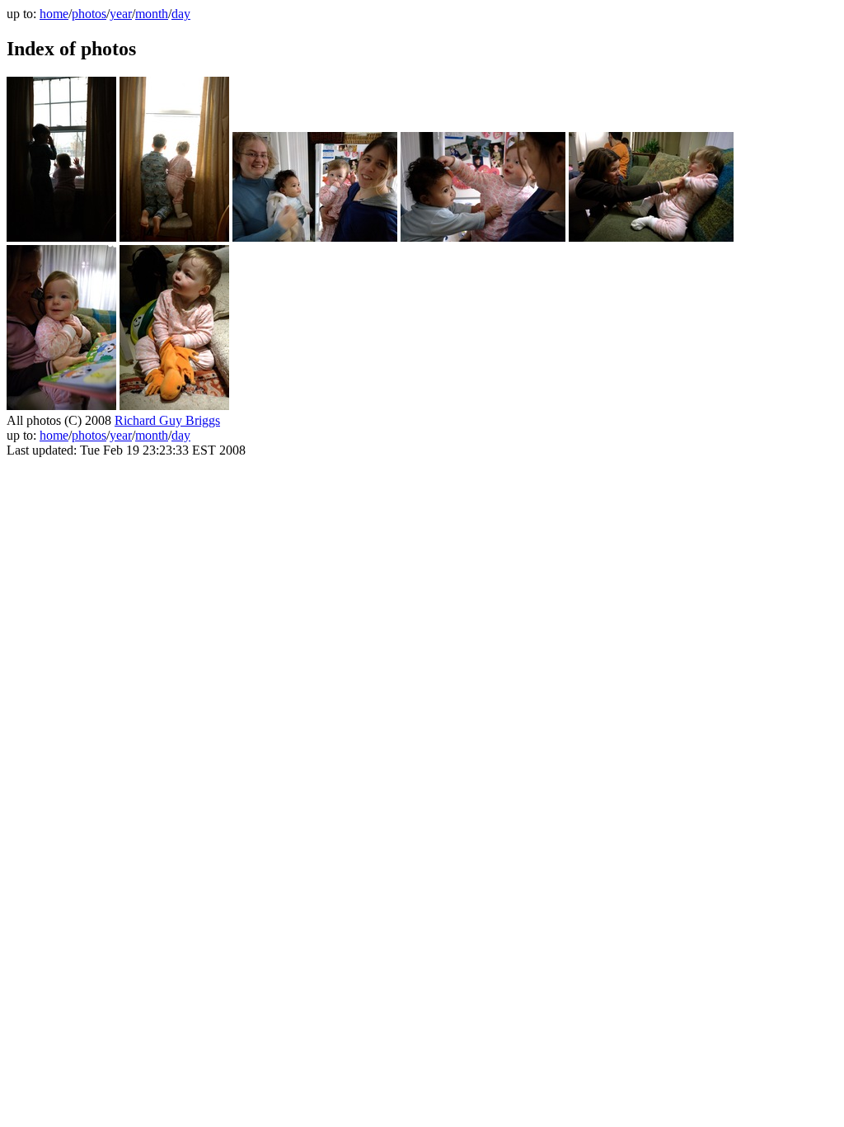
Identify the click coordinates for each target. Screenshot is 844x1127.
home (54, 14)
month (151, 14)
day (180, 14)
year (121, 14)
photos (89, 14)
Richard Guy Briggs (167, 420)
